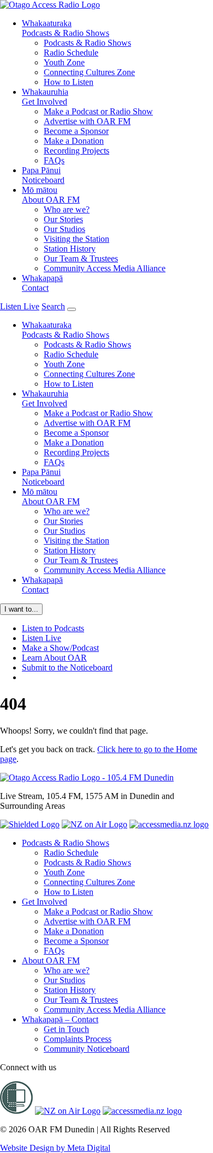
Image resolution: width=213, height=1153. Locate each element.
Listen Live (41, 638)
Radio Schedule (71, 52)
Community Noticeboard (86, 1048)
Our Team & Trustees (81, 258)
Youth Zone (64, 62)
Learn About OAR (54, 657)
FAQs (54, 160)
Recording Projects (76, 150)
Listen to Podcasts (53, 628)
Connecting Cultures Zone (89, 72)
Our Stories (63, 219)
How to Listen (68, 82)
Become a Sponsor (76, 131)
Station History (70, 248)
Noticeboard (43, 175)
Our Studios (64, 229)
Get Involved (45, 96)
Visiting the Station (76, 238)
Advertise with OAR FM (87, 121)
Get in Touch (66, 1029)
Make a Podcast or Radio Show (98, 111)
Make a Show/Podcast (60, 647)
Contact (42, 282)
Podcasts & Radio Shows (65, 28)
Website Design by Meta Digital (55, 1147)
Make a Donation (74, 140)
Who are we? (67, 209)
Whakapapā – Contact (60, 1019)
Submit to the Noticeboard (67, 667)
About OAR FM (51, 194)
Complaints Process (77, 1039)
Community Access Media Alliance (104, 268)
